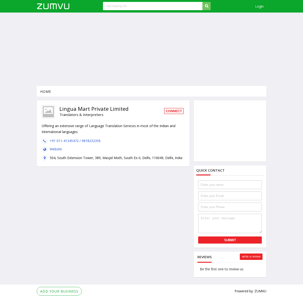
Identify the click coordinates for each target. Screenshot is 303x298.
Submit (230, 240)
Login (259, 6)
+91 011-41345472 (65, 140)
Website (56, 149)
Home (45, 91)
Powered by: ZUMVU (250, 291)
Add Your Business (59, 291)
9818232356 (91, 140)
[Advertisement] (151, 49)
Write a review (251, 256)
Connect (174, 111)
